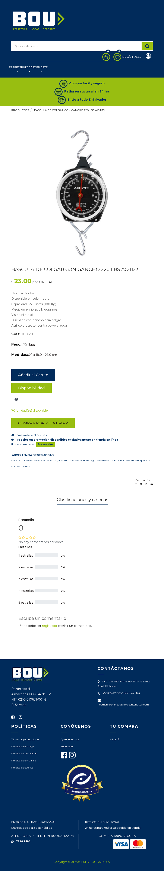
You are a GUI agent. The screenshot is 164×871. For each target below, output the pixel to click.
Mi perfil (115, 739)
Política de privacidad (24, 753)
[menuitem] (17, 70)
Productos (20, 110)
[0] (105, 57)
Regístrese (132, 57)
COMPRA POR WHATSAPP (43, 423)
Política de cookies (22, 767)
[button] (15, 400)
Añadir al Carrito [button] (33, 374)
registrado (49, 626)
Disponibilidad (31, 388)
